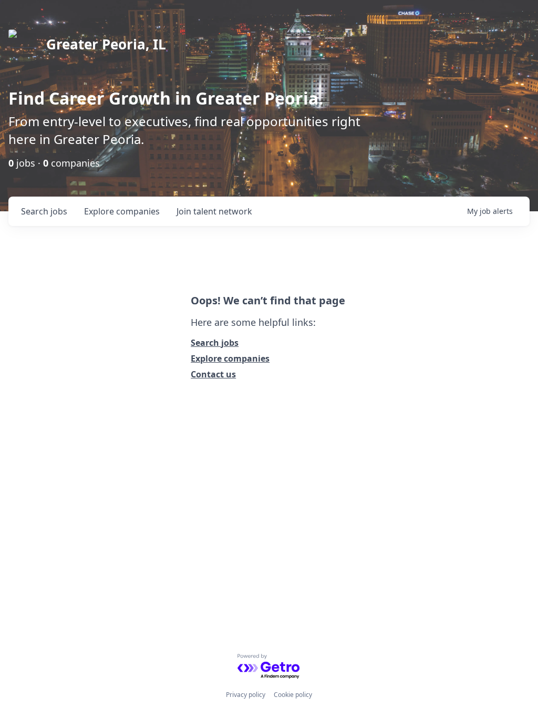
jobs (44, 211)
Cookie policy (293, 694)
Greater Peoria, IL (106, 44)
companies (122, 211)
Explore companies (230, 358)
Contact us (213, 374)
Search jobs (215, 342)
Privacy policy (245, 694)
